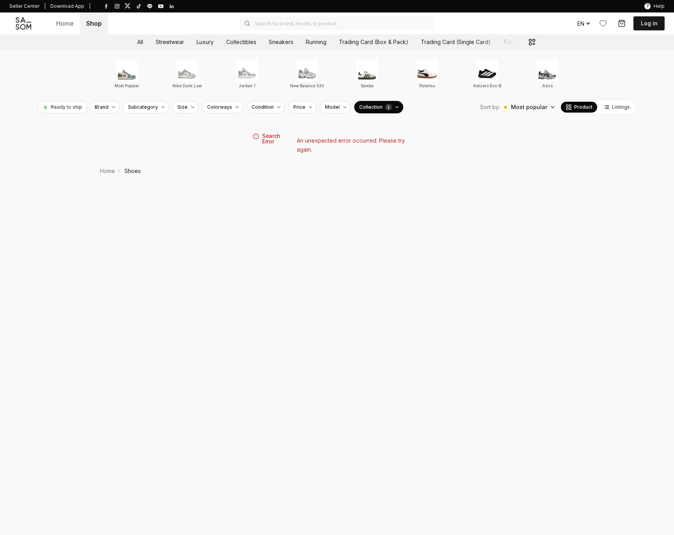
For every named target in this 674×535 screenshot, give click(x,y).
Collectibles (241, 42)
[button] (337, 23)
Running (316, 42)
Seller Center (24, 6)
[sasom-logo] (23, 23)
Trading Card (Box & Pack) (373, 42)
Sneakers (281, 42)
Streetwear (170, 42)
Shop (94, 23)
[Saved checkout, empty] (622, 23)
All (140, 42)
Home (65, 23)
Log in (649, 23)
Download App (67, 6)
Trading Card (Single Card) (456, 42)
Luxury (205, 42)
